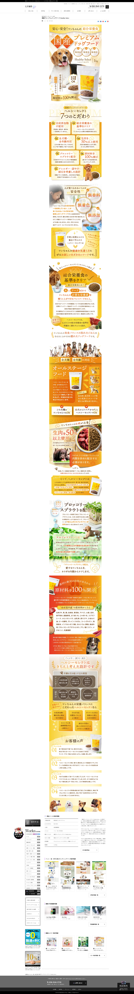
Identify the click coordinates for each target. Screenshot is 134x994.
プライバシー (67, 989)
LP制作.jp (27, 974)
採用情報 (74, 989)
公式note (79, 989)
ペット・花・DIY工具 (33, 974)
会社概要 (54, 989)
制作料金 (60, 989)
